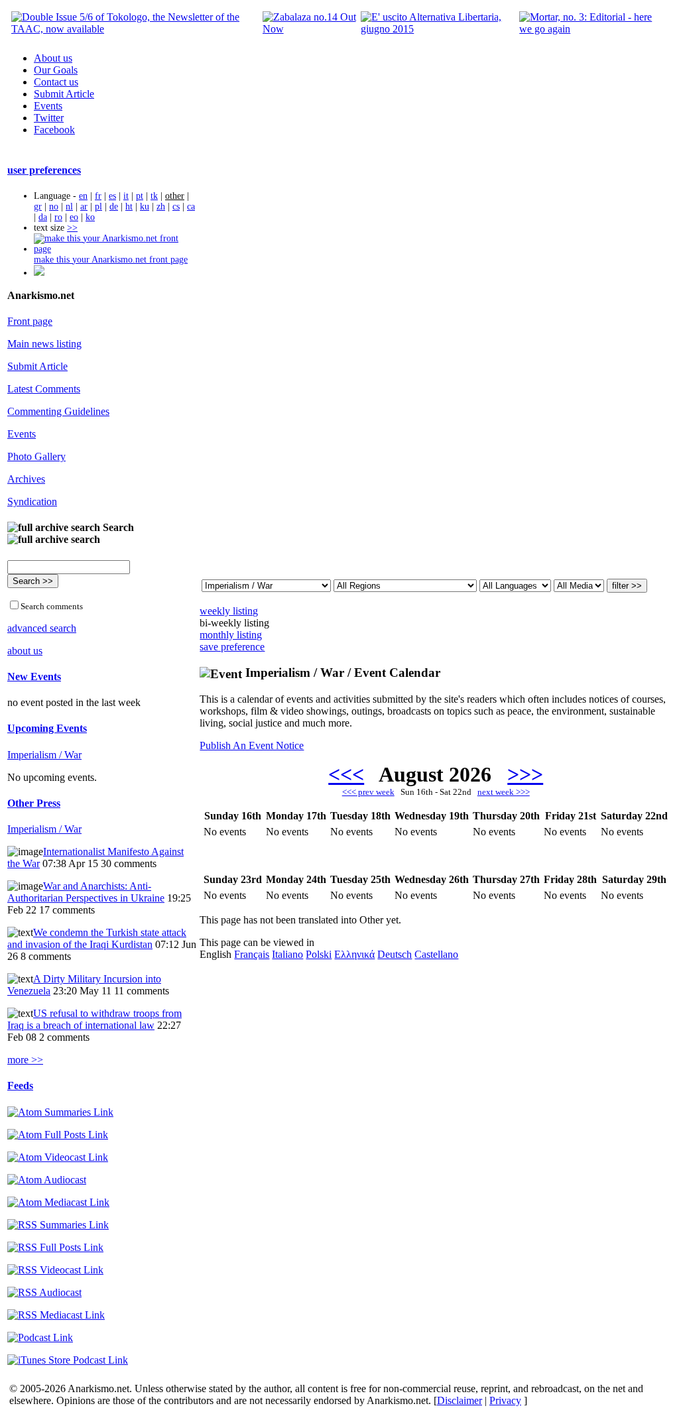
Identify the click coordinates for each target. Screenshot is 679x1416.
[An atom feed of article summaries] (60, 1112)
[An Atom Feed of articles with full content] (57, 1134)
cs (176, 206)
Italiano (287, 954)
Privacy (505, 1400)
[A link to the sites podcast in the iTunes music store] (67, 1360)
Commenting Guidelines (58, 411)
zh (160, 206)
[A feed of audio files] (46, 1179)
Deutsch (394, 954)
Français (251, 954)
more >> (25, 1059)
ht (129, 206)
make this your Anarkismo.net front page (111, 260)
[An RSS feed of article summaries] (58, 1224)
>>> (525, 774)
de (113, 206)
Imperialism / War (44, 754)
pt (139, 196)
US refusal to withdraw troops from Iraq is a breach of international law (94, 1019)
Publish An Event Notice (252, 745)
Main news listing (44, 343)
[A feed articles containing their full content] (55, 1247)
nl (69, 206)
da (42, 217)
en (83, 196)
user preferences (44, 170)
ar (84, 206)
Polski (319, 954)
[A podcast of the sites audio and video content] (40, 1337)
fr (98, 196)
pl (98, 206)
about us (24, 650)
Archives (26, 479)
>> (72, 228)
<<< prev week (368, 792)
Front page (29, 321)
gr (38, 206)
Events (48, 105)
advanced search (41, 628)
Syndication (32, 501)
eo (74, 217)
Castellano (436, 954)
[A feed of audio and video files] (58, 1202)
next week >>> (503, 792)
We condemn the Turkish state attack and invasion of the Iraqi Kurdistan (96, 938)
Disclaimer (459, 1400)
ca (191, 206)
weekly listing (229, 611)
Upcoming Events (47, 728)
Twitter (49, 117)
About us (53, 58)
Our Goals (56, 70)
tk (154, 196)
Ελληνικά (354, 954)
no (53, 206)
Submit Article (64, 93)
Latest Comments (43, 388)
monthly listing (231, 634)
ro (58, 217)
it (126, 196)
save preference (232, 646)
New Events (34, 676)
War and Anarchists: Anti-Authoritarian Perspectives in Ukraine (85, 892)
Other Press (33, 803)
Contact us (56, 82)
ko (90, 217)
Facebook (54, 129)
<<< (346, 774)
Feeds (20, 1085)
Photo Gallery (36, 456)
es (112, 196)
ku (144, 206)
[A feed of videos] (57, 1157)
